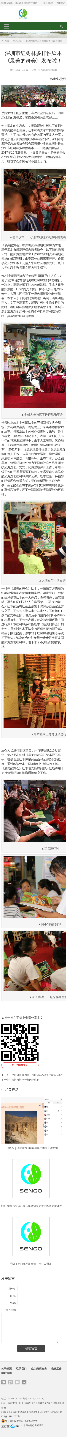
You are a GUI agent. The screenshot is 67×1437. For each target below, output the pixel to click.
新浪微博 (3, 1382)
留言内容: (11, 1310)
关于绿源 (6, 1368)
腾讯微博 (10, 1382)
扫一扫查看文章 (20, 1065)
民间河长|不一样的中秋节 (25, 1079)
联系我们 (21, 1368)
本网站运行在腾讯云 (33, 1425)
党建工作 (56, 1368)
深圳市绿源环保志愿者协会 (26, 1412)
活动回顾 (52, 70)
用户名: (12, 1288)
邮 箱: (13, 1295)
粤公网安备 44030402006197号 (21, 1421)
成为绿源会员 (39, 1368)
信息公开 (17, 41)
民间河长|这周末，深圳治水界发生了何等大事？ (37, 1075)
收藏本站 (60, 3)
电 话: (13, 1303)
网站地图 (6, 1373)
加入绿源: (48, 3)
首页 (7, 41)
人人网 (24, 1382)
